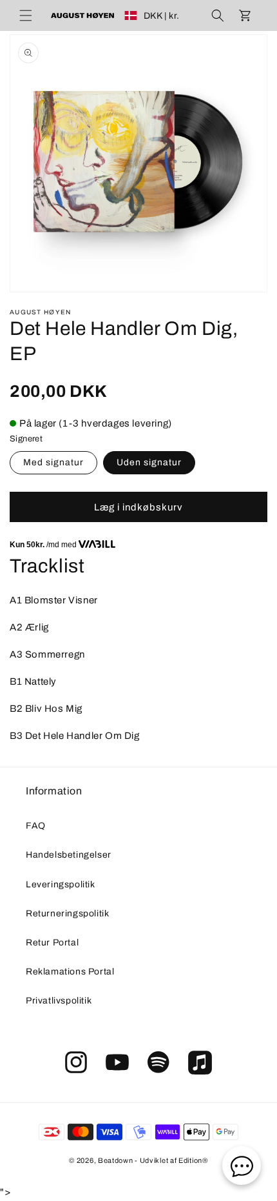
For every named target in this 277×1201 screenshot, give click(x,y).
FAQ (36, 826)
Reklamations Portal (70, 971)
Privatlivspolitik (58, 1000)
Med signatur (53, 462)
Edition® (193, 1160)
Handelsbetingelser (68, 855)
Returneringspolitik (67, 913)
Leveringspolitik (60, 884)
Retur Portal (52, 942)
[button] (26, 15)
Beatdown (115, 1160)
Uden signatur (149, 462)
